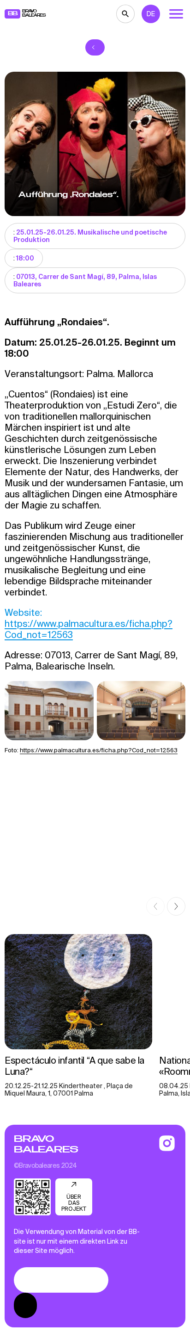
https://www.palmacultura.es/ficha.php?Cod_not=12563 (99, 750)
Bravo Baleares (46, 1144)
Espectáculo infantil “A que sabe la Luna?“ (74, 1066)
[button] (155, 906)
